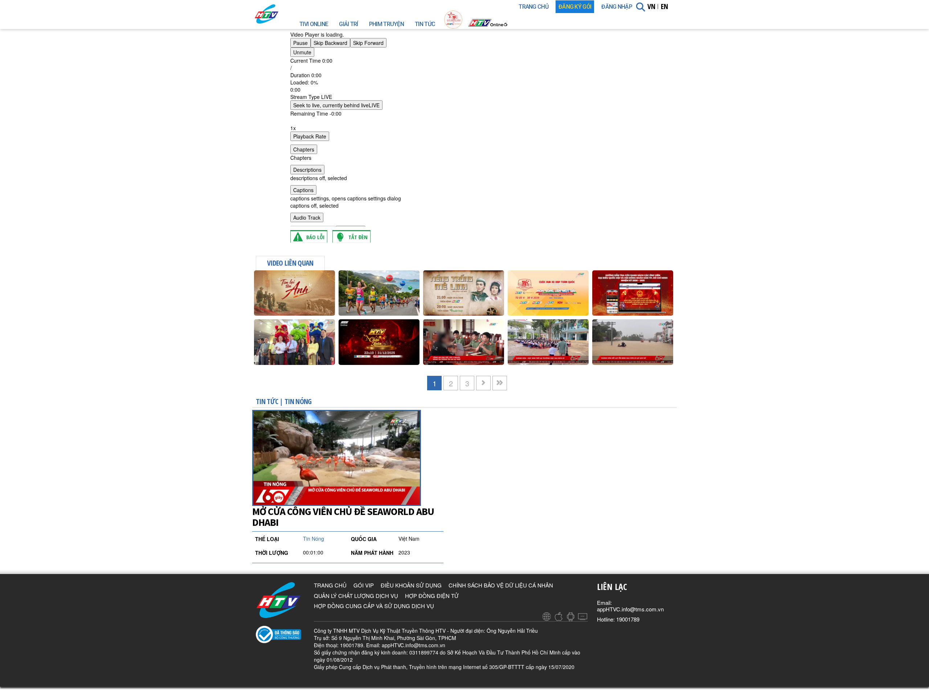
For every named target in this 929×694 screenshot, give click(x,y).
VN (651, 6)
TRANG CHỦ (533, 6)
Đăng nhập (616, 6)
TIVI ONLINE (313, 24)
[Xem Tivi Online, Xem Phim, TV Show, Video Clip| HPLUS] (279, 14)
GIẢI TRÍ (348, 24)
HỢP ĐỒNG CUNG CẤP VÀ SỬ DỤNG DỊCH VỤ (374, 606)
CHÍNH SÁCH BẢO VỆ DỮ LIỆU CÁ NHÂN (501, 585)
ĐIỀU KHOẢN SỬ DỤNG (411, 585)
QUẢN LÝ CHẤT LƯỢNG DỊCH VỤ (356, 595)
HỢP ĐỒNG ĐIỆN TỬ (432, 595)
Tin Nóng (298, 401)
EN (664, 6)
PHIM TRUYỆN (386, 24)
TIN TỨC (425, 24)
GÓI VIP (363, 585)
